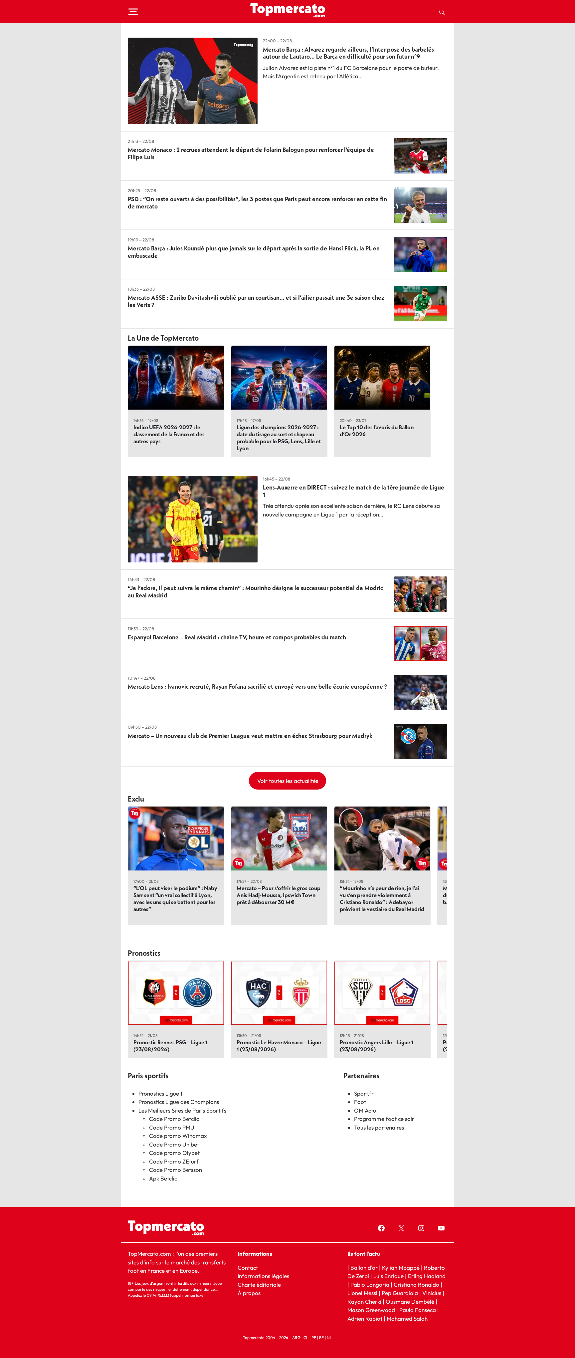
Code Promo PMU (171, 1127)
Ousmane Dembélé (410, 1301)
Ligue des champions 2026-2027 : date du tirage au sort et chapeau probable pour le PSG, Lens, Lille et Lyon (279, 438)
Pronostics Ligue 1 (160, 1093)
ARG (296, 1337)
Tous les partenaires (379, 1127)
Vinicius (431, 1292)
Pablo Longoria (369, 1284)
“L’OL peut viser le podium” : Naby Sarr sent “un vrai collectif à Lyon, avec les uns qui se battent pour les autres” (175, 898)
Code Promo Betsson (175, 1169)
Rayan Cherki (364, 1301)
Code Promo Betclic (174, 1118)
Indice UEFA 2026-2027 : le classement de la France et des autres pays (169, 434)
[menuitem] (442, 12)
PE (313, 1337)
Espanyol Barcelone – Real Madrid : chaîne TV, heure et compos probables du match (237, 637)
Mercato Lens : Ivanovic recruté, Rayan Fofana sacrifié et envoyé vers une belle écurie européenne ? (257, 686)
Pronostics (144, 953)
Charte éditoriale (259, 1284)
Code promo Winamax (178, 1135)
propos (251, 1292)
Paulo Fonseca (417, 1309)
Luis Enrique (388, 1275)
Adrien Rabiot (364, 1318)
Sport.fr (364, 1093)
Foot (360, 1101)
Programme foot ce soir (384, 1118)
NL (329, 1337)
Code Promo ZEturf (174, 1161)
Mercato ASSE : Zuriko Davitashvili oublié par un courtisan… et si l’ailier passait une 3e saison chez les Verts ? (256, 301)
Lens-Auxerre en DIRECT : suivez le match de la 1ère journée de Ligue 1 (353, 491)
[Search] (442, 12)
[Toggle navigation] (133, 11)
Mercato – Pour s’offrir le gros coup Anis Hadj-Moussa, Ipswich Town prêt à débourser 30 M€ (278, 894)
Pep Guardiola (400, 1292)
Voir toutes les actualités (287, 780)
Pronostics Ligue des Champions (178, 1101)
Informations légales (263, 1275)
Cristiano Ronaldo (416, 1284)
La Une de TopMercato (163, 338)
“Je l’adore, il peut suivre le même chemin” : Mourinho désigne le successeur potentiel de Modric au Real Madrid (255, 591)
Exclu (136, 799)
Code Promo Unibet (174, 1144)
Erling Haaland (427, 1275)
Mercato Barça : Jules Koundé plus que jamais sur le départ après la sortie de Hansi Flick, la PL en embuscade (254, 251)
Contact (248, 1267)
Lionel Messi (362, 1292)
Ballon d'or (364, 1267)
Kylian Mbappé (401, 1267)
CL (305, 1337)
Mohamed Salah (407, 1318)
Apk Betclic (163, 1178)
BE (321, 1337)
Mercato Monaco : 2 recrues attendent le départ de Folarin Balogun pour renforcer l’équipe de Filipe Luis (251, 153)
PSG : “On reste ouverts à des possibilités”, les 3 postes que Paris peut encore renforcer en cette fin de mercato (257, 202)
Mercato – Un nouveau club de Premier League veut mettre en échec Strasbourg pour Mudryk (250, 736)
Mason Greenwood (371, 1309)
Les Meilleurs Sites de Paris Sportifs (182, 1110)
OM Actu (365, 1110)
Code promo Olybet (174, 1152)
